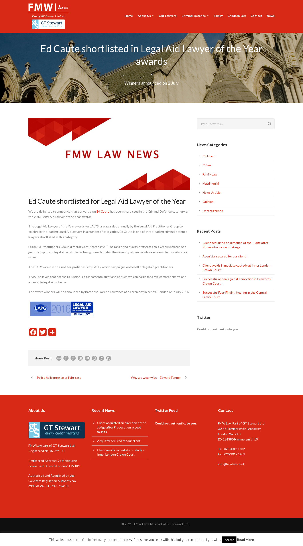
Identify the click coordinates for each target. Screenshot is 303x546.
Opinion (208, 201)
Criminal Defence (193, 16)
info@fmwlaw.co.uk (231, 464)
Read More (245, 540)
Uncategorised (213, 211)
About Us (144, 16)
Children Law (237, 16)
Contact (256, 16)
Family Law (210, 174)
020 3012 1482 (234, 449)
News (271, 16)
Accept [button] (229, 540)
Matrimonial (211, 183)
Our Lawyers (168, 16)
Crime (207, 165)
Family (218, 16)
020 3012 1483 (234, 454)
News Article (211, 192)
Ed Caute (102, 211)
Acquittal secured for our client (224, 256)
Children (208, 156)
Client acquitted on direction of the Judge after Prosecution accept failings (121, 427)
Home (129, 16)
